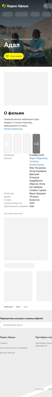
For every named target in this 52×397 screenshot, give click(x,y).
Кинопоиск (18, 214)
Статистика (39, 389)
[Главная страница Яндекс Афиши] (4, 6)
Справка (3, 343)
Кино (18, 307)
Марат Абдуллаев (38, 158)
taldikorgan (8, 307)
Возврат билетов (7, 353)
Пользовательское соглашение (13, 348)
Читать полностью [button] (13, 129)
